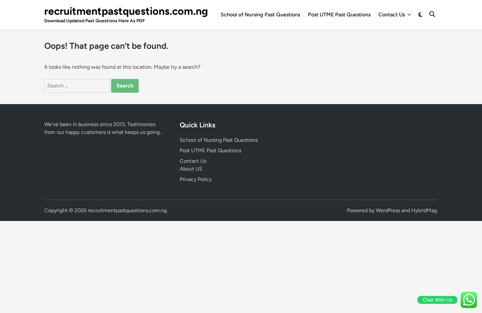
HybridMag (424, 210)
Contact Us (391, 14)
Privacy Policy (196, 179)
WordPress (388, 210)
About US (191, 169)
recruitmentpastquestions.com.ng (126, 11)
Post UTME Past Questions (339, 14)
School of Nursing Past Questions (260, 14)
